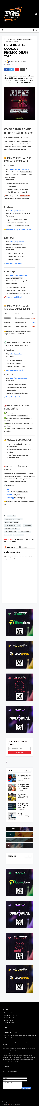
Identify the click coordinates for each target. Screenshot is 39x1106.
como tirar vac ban (12, 41)
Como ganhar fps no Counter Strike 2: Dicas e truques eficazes (24, 787)
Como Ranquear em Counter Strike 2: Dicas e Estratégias (24, 777)
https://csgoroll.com (17, 242)
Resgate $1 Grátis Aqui (14, 263)
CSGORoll (10, 495)
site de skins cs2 (24, 532)
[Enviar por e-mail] (22, 69)
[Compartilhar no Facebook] (6, 69)
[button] (30, 14)
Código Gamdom (9, 1020)
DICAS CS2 (12, 770)
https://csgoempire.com (18, 275)
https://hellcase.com (17, 211)
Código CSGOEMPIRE (10, 1015)
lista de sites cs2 (10, 532)
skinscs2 (8, 535)
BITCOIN (12, 856)
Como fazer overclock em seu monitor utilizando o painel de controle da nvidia (24, 816)
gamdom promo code (12, 528)
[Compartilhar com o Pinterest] (17, 69)
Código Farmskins (9, 1022)
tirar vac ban (18, 535)
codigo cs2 (11, 39)
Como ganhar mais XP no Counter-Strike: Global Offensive (24, 806)
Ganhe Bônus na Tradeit (14, 370)
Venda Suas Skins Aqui (14, 397)
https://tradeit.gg (16, 354)
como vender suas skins (12, 525)
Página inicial (8, 1013)
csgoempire (27, 525)
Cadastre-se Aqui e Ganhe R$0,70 (18, 229)
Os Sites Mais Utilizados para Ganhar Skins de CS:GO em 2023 (23, 796)
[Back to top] (36, 1103)
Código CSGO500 (9, 1018)
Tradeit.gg (10, 498)
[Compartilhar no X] (11, 69)
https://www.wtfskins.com (19, 169)
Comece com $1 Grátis (14, 297)
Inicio (30, 14)
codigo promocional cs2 (24, 39)
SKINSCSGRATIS (25, 196)
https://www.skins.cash (18, 378)
